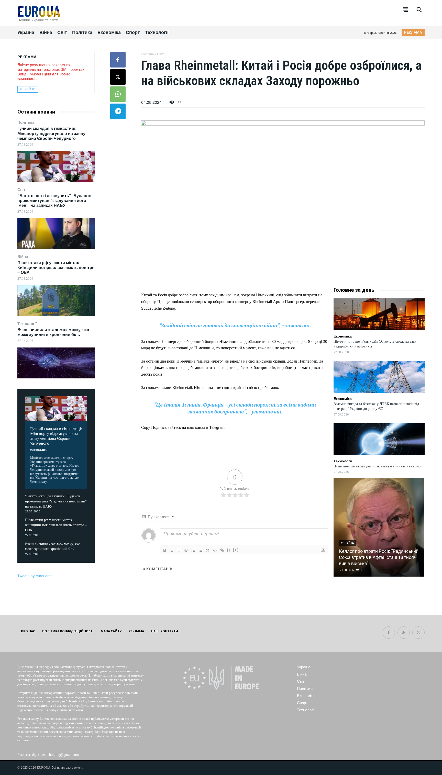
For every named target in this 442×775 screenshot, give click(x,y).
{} (228, 550)
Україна (347, 543)
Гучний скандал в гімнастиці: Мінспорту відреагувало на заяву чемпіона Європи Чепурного (51, 133)
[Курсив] (171, 550)
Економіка (343, 336)
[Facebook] (118, 60)
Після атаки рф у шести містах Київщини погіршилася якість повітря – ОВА (55, 268)
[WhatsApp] (118, 94)
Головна (147, 54)
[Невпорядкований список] (200, 550)
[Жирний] (164, 550)
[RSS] (403, 632)
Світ (21, 189)
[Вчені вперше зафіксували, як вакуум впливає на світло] (379, 439)
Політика (25, 122)
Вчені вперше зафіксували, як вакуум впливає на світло (377, 466)
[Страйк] (186, 550)
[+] (236, 550)
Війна (22, 256)
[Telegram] (118, 111)
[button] (419, 9)
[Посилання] (222, 550)
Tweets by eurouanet (35, 576)
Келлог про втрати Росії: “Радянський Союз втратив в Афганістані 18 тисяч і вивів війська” (378, 557)
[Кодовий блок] (214, 550)
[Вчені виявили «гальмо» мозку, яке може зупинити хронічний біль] (56, 362)
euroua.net (38, 450)
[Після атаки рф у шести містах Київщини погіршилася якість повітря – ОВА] (56, 300)
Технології (27, 323)
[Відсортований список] (193, 550)
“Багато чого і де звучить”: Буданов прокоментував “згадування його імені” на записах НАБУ (54, 201)
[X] (118, 77)
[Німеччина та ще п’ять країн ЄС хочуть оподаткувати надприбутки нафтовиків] (379, 314)
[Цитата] (207, 550)
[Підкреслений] (179, 550)
